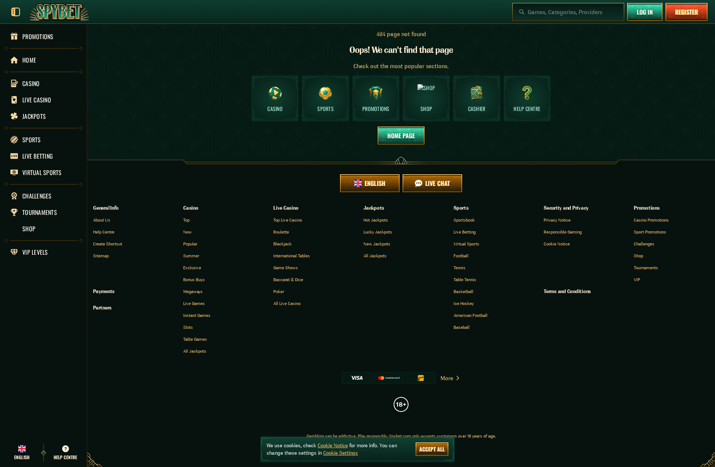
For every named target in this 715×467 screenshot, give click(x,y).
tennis (459, 267)
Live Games (194, 303)
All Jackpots (194, 351)
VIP (637, 279)
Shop (638, 255)
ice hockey (464, 303)
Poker (278, 291)
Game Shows (285, 267)
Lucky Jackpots (377, 232)
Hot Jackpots (375, 220)
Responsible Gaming (563, 232)
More (447, 378)
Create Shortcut (107, 244)
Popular (190, 244)
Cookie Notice (557, 244)
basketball (463, 291)
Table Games (195, 339)
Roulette (281, 232)
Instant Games (196, 315)
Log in (645, 11)
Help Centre (103, 232)
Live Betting (465, 232)
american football (470, 315)
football (461, 255)
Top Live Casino (287, 220)
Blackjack (282, 244)
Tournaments (646, 267)
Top (186, 220)
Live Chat (437, 183)
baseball (462, 327)
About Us (101, 220)
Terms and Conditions (567, 291)
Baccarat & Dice (288, 279)
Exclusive (192, 267)
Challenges (644, 244)
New (187, 232)
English (375, 183)
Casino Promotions (651, 220)
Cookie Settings (340, 453)
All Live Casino (287, 303)
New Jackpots (376, 244)
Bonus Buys (194, 279)
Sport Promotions (650, 232)
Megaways (193, 291)
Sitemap (101, 255)
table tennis (465, 279)
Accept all (432, 449)
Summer (191, 255)
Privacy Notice (557, 220)
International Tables (291, 255)
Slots (188, 327)
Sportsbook (464, 220)
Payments (104, 291)
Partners (102, 307)
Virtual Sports (466, 244)
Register (686, 11)
